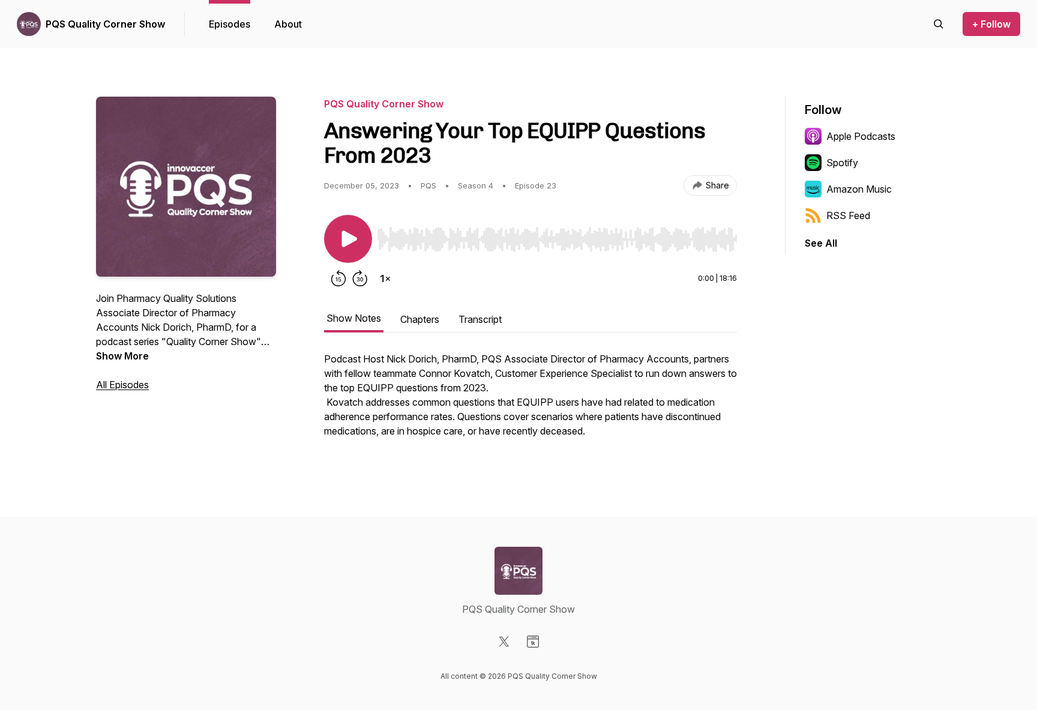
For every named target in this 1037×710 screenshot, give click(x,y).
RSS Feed (848, 215)
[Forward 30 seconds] (360, 278)
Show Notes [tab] (353, 318)
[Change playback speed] (385, 278)
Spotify (842, 163)
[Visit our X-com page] (504, 642)
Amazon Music (859, 189)
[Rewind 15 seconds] (338, 278)
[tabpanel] (530, 401)
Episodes (229, 24)
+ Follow (991, 24)
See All (821, 243)
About (288, 24)
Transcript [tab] (480, 319)
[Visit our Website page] (533, 642)
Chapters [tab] (419, 319)
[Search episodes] (938, 24)
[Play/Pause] (348, 239)
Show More (122, 356)
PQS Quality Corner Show (105, 24)
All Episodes (122, 385)
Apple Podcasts (860, 136)
